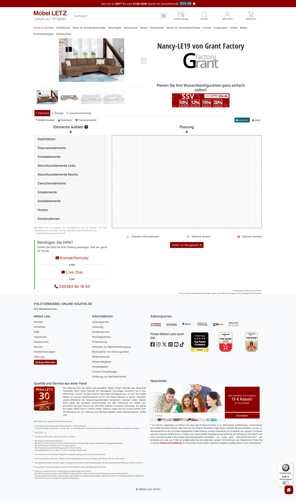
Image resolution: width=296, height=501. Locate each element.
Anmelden (40, 326)
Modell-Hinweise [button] (45, 120)
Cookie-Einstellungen (104, 371)
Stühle (233, 27)
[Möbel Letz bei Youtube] (176, 344)
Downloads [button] (66, 120)
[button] (204, 15)
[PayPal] (189, 324)
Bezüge (59, 113)
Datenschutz (41, 341)
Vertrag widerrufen (45, 362)
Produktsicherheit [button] (87, 120)
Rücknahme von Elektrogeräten (110, 351)
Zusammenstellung (80, 113)
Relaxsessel (130, 27)
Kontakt (38, 321)
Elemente (43, 113)
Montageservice (101, 336)
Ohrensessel (157, 27)
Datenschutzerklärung (171, 443)
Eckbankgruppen (44, 33)
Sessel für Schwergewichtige (183, 27)
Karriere (38, 346)
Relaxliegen (114, 27)
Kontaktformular (74, 258)
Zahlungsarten (100, 321)
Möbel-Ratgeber (101, 361)
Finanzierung (99, 341)
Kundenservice (100, 331)
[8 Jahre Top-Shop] (251, 342)
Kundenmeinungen (44, 351)
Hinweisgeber (100, 366)
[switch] (286, 483)
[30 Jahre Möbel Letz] (44, 398)
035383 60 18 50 (74, 286)
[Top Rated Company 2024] (200, 342)
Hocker (207, 27)
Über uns (39, 356)
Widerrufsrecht (101, 356)
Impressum (40, 336)
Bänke (243, 27)
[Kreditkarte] (220, 324)
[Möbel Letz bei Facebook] (152, 344)
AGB (36, 331)
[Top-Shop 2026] (225, 342)
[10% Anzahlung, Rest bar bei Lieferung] (173, 324)
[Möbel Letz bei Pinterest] (170, 344)
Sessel (143, 27)
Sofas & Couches (44, 27)
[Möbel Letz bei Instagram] (158, 344)
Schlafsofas (63, 27)
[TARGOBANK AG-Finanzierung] (205, 324)
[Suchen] (164, 16)
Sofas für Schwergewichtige (89, 27)
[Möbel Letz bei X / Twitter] (164, 344)
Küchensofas (63, 33)
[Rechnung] (236, 324)
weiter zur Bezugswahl (185, 245)
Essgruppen (221, 27)
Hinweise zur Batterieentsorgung (111, 346)
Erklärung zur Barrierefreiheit (109, 376)
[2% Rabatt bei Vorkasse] (158, 324)
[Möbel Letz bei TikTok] (182, 344)
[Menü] (291, 464)
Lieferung (97, 326)
